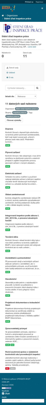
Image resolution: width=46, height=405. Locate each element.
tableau (12, 368)
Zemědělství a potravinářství (18, 257)
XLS (12, 345)
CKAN (6, 393)
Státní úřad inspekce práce (17, 18)
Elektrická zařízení (13, 173)
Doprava (9, 128)
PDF (7, 368)
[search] (37, 88)
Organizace (12, 15)
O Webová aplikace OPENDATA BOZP (16, 379)
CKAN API (5, 382)
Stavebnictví (10, 279)
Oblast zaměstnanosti (15, 194)
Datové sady (13, 67)
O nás (10, 77)
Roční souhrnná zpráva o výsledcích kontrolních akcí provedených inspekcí (22, 353)
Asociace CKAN (7, 385)
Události (11, 72)
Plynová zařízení (12, 152)
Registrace (39, 2)
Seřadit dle (9, 96)
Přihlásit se (29, 2)
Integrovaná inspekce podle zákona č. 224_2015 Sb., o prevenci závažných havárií (22, 218)
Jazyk (4, 397)
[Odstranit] (37, 109)
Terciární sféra (11, 236)
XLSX (7, 145)
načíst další (32, 47)
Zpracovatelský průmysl (16, 328)
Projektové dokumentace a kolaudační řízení (22, 303)
